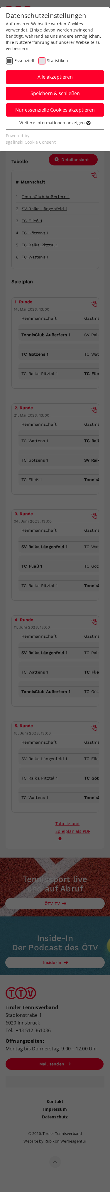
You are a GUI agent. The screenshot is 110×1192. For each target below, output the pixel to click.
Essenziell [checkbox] (24, 60)
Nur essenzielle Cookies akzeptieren (55, 110)
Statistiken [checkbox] (57, 60)
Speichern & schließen (55, 93)
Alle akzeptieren (55, 77)
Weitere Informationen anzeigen (52, 122)
